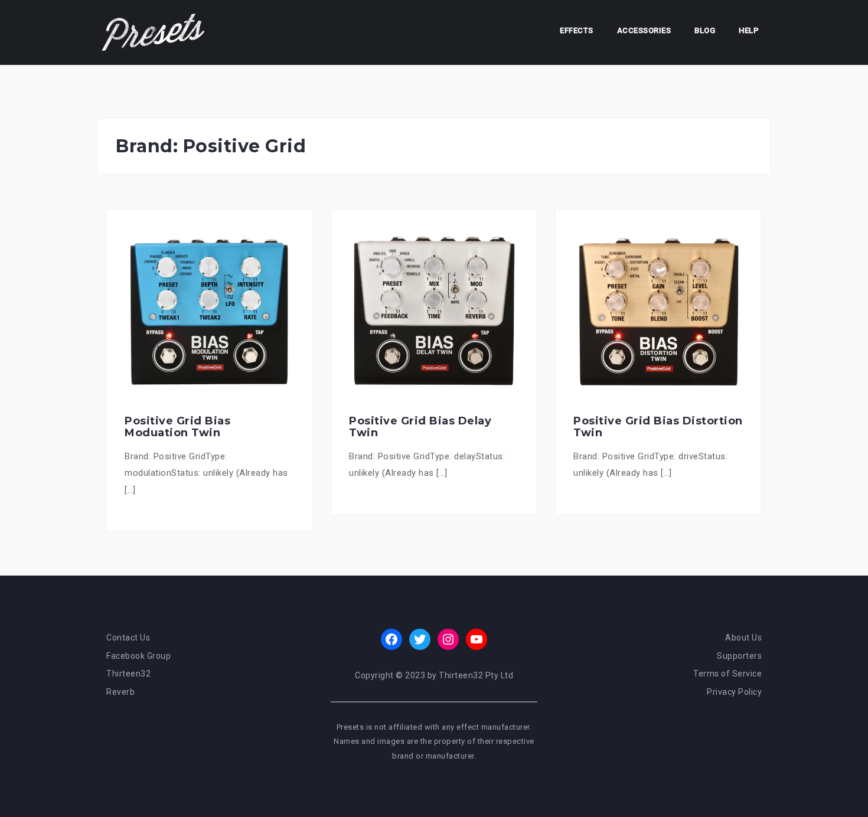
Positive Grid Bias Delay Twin (420, 426)
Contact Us (128, 637)
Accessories (644, 30)
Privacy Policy (734, 692)
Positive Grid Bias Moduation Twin (177, 426)
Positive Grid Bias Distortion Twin (658, 426)
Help (749, 30)
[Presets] (154, 32)
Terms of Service (727, 673)
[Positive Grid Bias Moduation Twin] (210, 312)
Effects (576, 30)
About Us (743, 637)
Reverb (120, 692)
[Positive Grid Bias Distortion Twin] (658, 312)
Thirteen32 (128, 673)
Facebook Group (138, 656)
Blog (704, 30)
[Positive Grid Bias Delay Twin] (434, 312)
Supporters (739, 656)
